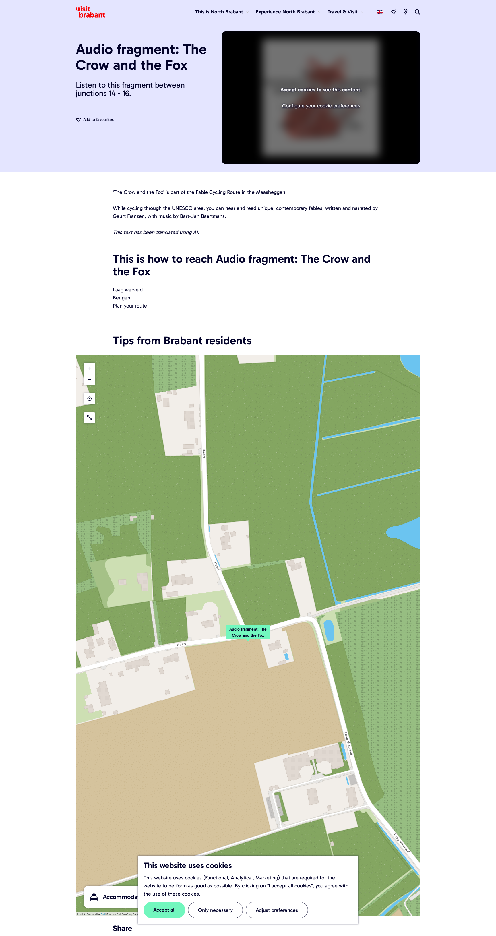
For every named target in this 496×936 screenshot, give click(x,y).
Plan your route (130, 306)
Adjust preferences (277, 910)
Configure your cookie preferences (321, 106)
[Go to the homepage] (94, 12)
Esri (103, 914)
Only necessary (215, 910)
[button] (248, 635)
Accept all (164, 910)
